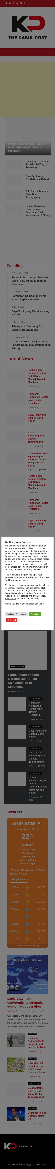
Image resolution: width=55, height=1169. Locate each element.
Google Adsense (13, 548)
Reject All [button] (12, 620)
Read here (39, 593)
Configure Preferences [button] (16, 614)
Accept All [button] (35, 614)
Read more (10, 598)
